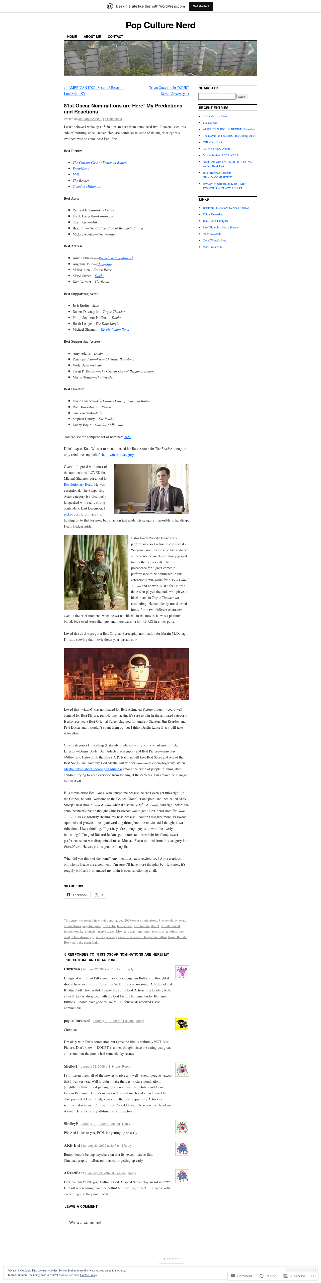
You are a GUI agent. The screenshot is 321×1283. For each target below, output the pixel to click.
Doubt (99, 275)
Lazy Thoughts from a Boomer (221, 227)
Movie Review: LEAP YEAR (221, 155)
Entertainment (170, 926)
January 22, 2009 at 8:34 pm (100, 1066)
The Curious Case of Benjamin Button (100, 162)
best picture (142, 926)
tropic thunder (177, 937)
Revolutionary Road (115, 329)
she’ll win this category (117, 454)
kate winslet (88, 931)
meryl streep (106, 931)
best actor (109, 926)
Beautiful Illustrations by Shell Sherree (226, 208)
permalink (91, 942)
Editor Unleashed (213, 214)
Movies (103, 920)
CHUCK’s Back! (213, 142)
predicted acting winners (137, 745)
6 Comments (113, 118)
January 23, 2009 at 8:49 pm (106, 1173)
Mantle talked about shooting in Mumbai (93, 768)
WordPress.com (212, 247)
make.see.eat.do (212, 234)
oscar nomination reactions (146, 931)
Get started (201, 6)
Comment (172, 1259)
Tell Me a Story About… (218, 149)
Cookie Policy (88, 1275)
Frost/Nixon (81, 168)
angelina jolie (92, 926)
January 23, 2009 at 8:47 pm (102, 1145)
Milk (76, 174)
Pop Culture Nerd (161, 24)
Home (72, 36)
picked (68, 514)
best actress (124, 926)
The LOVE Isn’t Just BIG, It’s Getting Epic (229, 136)
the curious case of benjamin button (142, 937)
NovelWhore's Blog (214, 240)
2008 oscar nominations (140, 920)
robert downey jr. (82, 937)
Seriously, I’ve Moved (216, 116)
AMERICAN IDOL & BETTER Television (229, 129)
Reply (129, 969)
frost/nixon (71, 931)
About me (92, 36)
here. (127, 436)
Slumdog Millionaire (87, 186)
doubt (155, 926)
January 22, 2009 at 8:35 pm (100, 1123)
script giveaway (106, 937)
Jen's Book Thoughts (215, 221)
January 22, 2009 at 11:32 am (103, 969)
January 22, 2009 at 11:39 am (113, 1020)
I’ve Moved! (210, 122)
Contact (115, 36)
